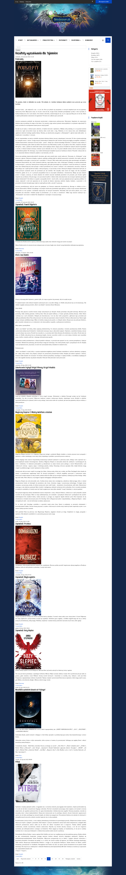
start (18, 858)
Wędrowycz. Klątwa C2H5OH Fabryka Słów (102, 75)
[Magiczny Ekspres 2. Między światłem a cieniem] (28, 433)
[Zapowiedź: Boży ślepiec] (28, 650)
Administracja (59, 869)
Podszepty (19, 59)
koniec (78, 858)
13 (52, 858)
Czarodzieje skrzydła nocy (98, 137)
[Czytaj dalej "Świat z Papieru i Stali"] (95, 159)
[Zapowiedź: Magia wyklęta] (28, 597)
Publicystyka (48, 40)
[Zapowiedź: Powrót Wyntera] (28, 223)
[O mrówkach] (100, 100)
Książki (21, 198)
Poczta (50, 869)
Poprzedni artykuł (25, 858)
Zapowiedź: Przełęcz (23, 523)
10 (41, 858)
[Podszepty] (28, 79)
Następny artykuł (70, 858)
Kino (20, 755)
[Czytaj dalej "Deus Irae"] (95, 129)
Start (20, 40)
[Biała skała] (100, 187)
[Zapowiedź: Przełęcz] (28, 544)
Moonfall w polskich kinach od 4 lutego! (30, 689)
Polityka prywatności (72, 869)
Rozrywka (75, 40)
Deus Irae (93, 122)
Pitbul (17, 761)
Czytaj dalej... (19, 200)
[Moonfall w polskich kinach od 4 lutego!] (28, 710)
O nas (16, 1)
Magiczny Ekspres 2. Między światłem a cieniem (33, 412)
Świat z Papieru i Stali (97, 152)
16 (62, 858)
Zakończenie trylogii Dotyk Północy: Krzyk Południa (35, 367)
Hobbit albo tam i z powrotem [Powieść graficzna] (102, 69)
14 (55, 858)
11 (45, 858)
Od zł (98, 71)
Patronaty (63, 40)
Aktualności (32, 40)
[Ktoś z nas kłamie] (28, 275)
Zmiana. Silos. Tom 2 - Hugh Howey (102, 81)
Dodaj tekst (28, 1)
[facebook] (92, 1)
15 (59, 858)
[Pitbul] (28, 783)
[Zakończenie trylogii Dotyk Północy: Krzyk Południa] (28, 382)
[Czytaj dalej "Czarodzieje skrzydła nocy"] (95, 145)
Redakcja (22, 1)
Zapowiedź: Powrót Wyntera (26, 204)
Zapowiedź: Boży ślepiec (24, 630)
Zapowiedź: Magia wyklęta (25, 577)
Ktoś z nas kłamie (22, 255)
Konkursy (89, 40)
